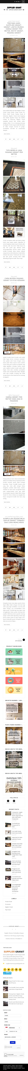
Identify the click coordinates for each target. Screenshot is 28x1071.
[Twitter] (8, 969)
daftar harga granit (14, 395)
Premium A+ (19, 938)
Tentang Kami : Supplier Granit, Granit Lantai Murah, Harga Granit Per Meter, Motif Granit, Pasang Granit (17, 816)
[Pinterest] (20, 969)
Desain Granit (8, 901)
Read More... (7, 134)
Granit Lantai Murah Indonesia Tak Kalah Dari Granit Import (16, 862)
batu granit (14, 148)
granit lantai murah (14, 21)
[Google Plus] (12, 969)
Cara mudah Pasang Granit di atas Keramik (17, 832)
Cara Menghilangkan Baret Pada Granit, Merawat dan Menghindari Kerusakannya (16, 888)
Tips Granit (8, 909)
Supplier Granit (9, 907)
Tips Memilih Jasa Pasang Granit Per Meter (14, 152)
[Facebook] (5, 969)
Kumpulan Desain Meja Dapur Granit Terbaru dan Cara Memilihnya (14, 520)
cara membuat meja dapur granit (14, 516)
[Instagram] (16, 969)
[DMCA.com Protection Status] (7, 974)
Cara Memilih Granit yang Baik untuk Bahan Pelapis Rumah (17, 878)
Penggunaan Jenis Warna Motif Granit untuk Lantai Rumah (16, 870)
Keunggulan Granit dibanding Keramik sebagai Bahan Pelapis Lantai (17, 854)
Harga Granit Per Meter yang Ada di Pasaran (14, 399)
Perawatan (8, 904)
